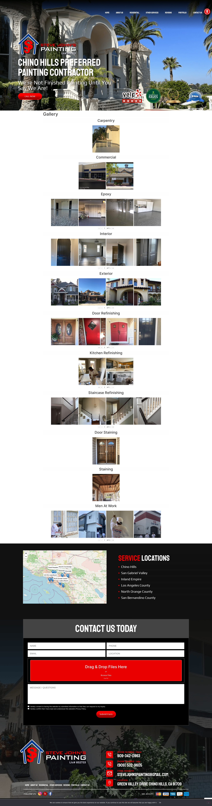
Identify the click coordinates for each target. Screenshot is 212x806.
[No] (208, 803)
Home (107, 12)
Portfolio (182, 12)
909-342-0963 (128, 756)
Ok (160, 802)
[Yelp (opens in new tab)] (45, 794)
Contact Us (197, 12)
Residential (134, 12)
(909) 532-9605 (129, 765)
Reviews (168, 12)
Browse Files (106, 675)
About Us (119, 12)
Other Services (152, 12)
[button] (62, 575)
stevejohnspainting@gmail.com (142, 774)
